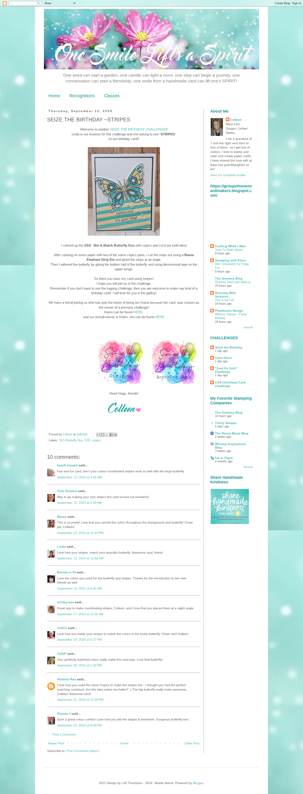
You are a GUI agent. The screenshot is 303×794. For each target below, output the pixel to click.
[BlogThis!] (102, 434)
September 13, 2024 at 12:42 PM (80, 533)
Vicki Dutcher (67, 491)
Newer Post (56, 743)
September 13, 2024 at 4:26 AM (79, 477)
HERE (138, 312)
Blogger (198, 783)
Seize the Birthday (228, 347)
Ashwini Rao (66, 679)
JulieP (61, 653)
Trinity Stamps (226, 423)
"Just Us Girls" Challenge (226, 370)
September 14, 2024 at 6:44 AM (79, 588)
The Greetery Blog (228, 278)
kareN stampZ (67, 465)
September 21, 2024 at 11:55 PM (80, 699)
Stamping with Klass (230, 260)
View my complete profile (227, 175)
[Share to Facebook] (111, 434)
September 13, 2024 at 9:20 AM (79, 502)
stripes (96, 440)
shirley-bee (65, 602)
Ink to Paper (224, 458)
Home (54, 95)
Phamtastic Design (229, 310)
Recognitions (82, 95)
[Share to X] (107, 434)
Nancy (62, 516)
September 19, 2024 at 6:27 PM (79, 639)
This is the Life (224, 300)
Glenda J (64, 713)
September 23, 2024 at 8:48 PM (79, 725)
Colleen (236, 119)
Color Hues (223, 358)
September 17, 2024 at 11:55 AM (80, 614)
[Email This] (98, 434)
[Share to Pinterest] (115, 434)
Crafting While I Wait (230, 246)
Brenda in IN (66, 572)
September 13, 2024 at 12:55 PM (80, 558)
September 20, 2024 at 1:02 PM (79, 665)
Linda (61, 546)
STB (87, 440)
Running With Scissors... (225, 294)
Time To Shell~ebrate (228, 249)
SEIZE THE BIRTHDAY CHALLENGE (138, 129)
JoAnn (62, 628)
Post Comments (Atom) (82, 751)
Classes (112, 95)
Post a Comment (64, 734)
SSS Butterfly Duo (71, 440)
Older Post (192, 743)
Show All (248, 327)
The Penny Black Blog (231, 433)
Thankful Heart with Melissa (233, 282)
